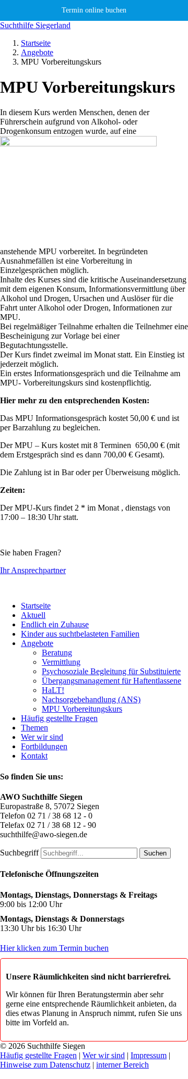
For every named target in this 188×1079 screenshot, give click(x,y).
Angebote (37, 52)
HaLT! (53, 690)
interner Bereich (122, 1064)
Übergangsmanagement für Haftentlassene (111, 680)
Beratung (57, 652)
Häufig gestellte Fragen (59, 718)
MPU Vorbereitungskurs (82, 708)
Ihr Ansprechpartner (33, 570)
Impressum (149, 1055)
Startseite (36, 43)
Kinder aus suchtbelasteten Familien (80, 633)
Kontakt (34, 755)
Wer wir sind (42, 737)
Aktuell (33, 615)
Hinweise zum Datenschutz (45, 1064)
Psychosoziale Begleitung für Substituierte (111, 671)
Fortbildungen (44, 746)
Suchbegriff (19, 852)
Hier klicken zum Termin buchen (54, 948)
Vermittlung (61, 662)
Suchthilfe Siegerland (35, 25)
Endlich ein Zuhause (55, 624)
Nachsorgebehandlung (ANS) (91, 699)
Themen (34, 727)
